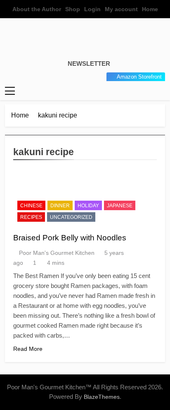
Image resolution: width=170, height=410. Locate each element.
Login (92, 9)
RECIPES (31, 217)
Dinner (60, 206)
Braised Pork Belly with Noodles (69, 237)
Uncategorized (71, 217)
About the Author (36, 9)
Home (150, 9)
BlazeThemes (102, 396)
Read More (27, 348)
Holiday (88, 206)
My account (121, 9)
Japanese (119, 206)
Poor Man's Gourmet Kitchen (56, 252)
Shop (72, 9)
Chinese (31, 206)
